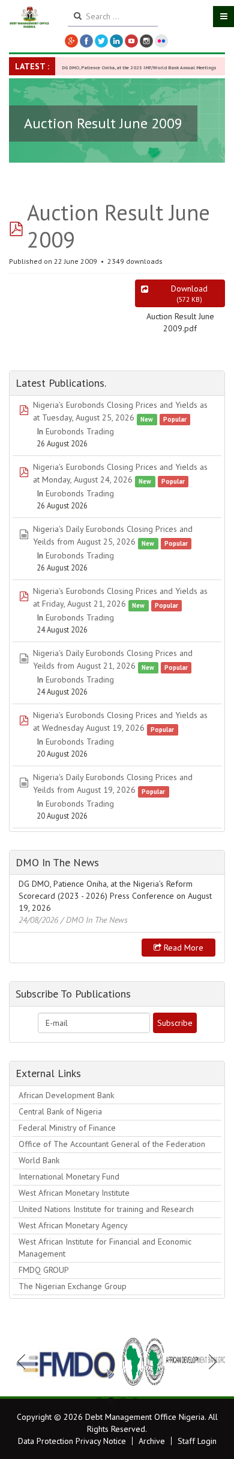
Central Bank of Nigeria (60, 1111)
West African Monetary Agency (73, 1225)
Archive (152, 1441)
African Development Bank (66, 1095)
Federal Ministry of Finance (67, 1127)
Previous (24, 1361)
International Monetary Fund (69, 1176)
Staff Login (197, 1441)
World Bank (39, 1160)
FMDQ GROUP (44, 1269)
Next (209, 1361)
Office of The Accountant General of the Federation (112, 1144)
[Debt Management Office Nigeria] (29, 17)
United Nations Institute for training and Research (106, 1209)
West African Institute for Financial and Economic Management (105, 1247)
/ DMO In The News (94, 919)
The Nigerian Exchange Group (73, 1286)
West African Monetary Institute (74, 1192)
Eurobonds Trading (80, 431)
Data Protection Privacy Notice (72, 1441)
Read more (182, 947)
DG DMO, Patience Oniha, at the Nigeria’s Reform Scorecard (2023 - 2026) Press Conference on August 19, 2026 (115, 895)
